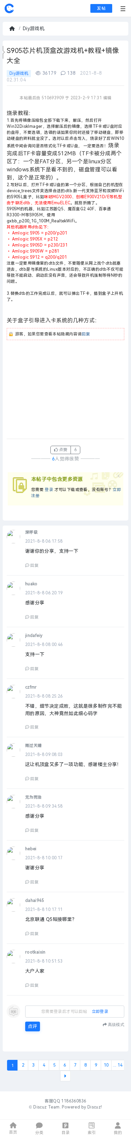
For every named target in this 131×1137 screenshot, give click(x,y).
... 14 (117, 1065)
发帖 (101, 8)
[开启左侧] (4, 52)
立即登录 (100, 1011)
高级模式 (116, 1024)
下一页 (65, 1076)
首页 (12, 29)
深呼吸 (31, 532)
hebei (31, 849)
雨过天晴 (33, 745)
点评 (32, 1026)
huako (31, 584)
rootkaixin (35, 952)
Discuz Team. (47, 1107)
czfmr (31, 687)
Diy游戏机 (33, 28)
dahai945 (34, 900)
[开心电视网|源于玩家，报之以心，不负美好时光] (9, 12)
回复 (86, 334)
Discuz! (94, 1107)
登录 (49, 489)
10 (106, 1065)
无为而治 (33, 797)
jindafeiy (34, 635)
